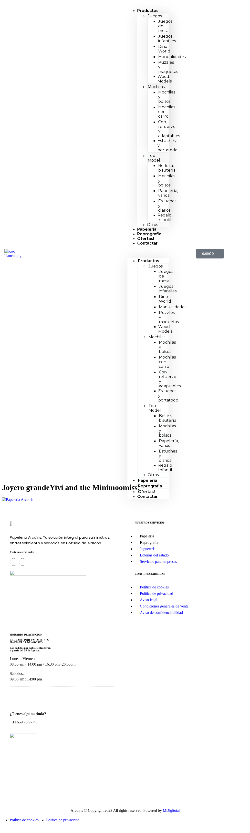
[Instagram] (13, 562)
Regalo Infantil (164, 217)
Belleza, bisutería (167, 168)
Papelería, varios (168, 193)
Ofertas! (146, 491)
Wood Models (164, 78)
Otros (153, 475)
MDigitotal (171, 810)
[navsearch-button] (180, 253)
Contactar (147, 243)
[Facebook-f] (22, 562)
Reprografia (150, 486)
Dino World (164, 48)
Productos (147, 10)
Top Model (154, 158)
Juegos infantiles (167, 38)
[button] (148, 251)
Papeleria (147, 480)
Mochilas (156, 86)
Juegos (155, 16)
